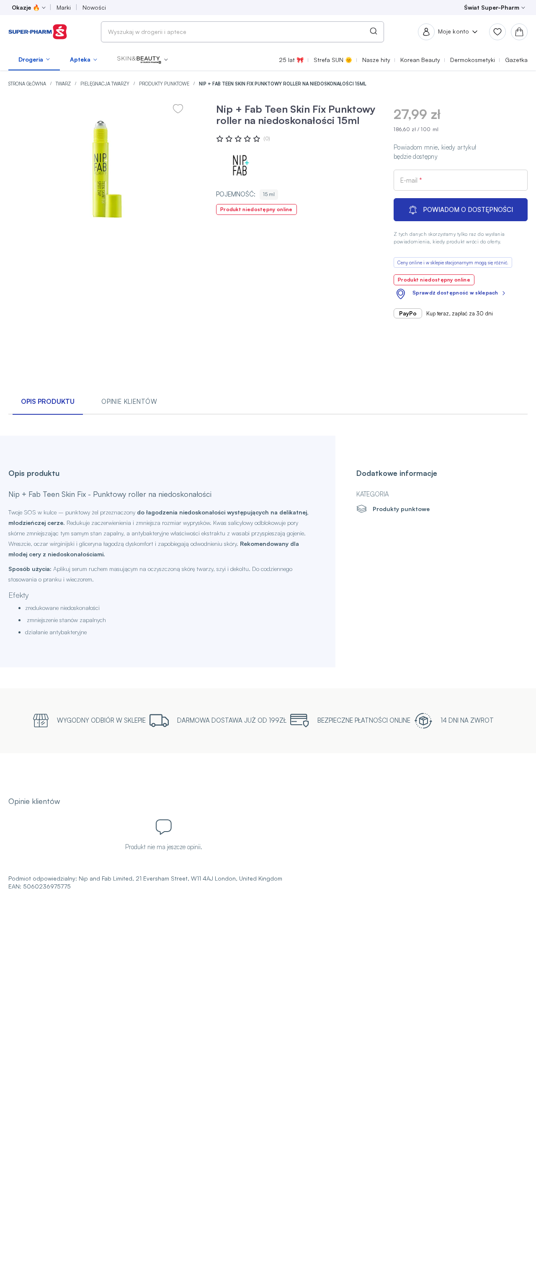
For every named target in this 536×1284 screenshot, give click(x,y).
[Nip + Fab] (241, 165)
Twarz (64, 84)
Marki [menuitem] (64, 7)
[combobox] (242, 31)
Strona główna (27, 84)
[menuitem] (34, 59)
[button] (142, 59)
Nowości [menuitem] (94, 7)
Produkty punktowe (165, 84)
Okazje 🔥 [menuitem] (26, 7)
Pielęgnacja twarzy (105, 84)
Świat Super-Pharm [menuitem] (491, 7)
